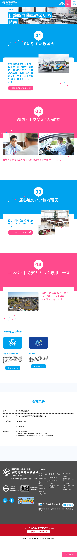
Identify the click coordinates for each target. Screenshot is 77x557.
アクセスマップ (66, 474)
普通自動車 (53, 477)
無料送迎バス (66, 476)
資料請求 (70, 505)
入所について (42, 491)
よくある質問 (42, 494)
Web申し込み (66, 483)
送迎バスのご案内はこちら (21, 88)
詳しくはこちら (20, 232)
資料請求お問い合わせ (62, 4)
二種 (51, 483)
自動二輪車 (53, 480)
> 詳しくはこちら (12, 368)
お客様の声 (41, 488)
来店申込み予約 (68, 4)
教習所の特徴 (42, 478)
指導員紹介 (41, 485)
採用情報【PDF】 (67, 489)
